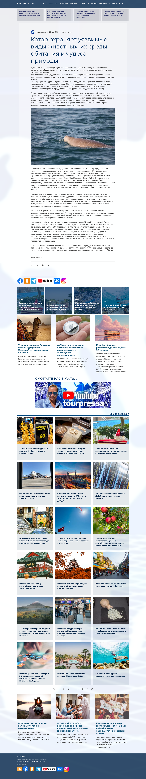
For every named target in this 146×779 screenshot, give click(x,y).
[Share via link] (49, 265)
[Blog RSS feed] (19, 769)
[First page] (54, 689)
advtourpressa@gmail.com (37, 759)
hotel (21, 299)
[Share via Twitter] (37, 265)
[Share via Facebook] (32, 265)
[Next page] (87, 689)
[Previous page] (59, 689)
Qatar (40, 257)
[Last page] (92, 689)
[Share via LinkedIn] (43, 265)
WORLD (34, 257)
